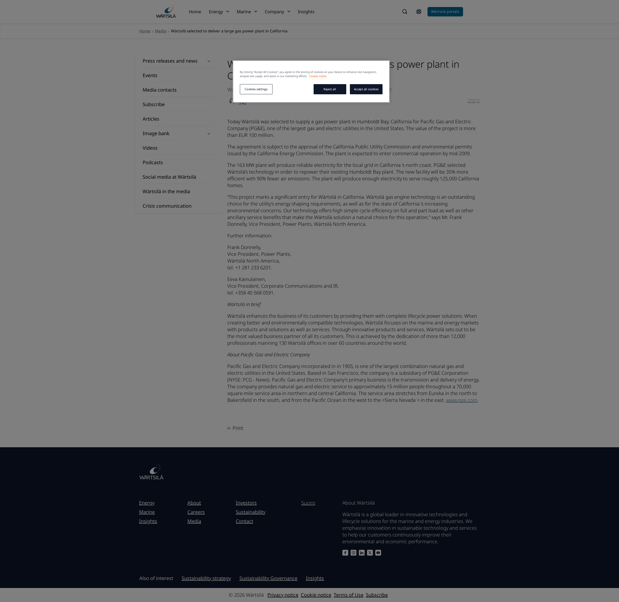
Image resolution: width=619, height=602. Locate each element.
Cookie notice (317, 76)
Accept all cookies (366, 89)
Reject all (330, 89)
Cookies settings (256, 89)
